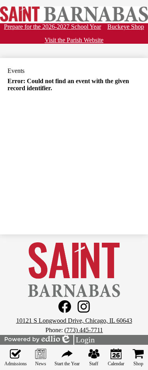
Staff (93, 363)
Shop (138, 363)
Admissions (15, 363)
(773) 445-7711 (83, 330)
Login (77, 340)
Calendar (116, 363)
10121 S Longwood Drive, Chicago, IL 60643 (74, 320)
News (40, 363)
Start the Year (67, 363)
